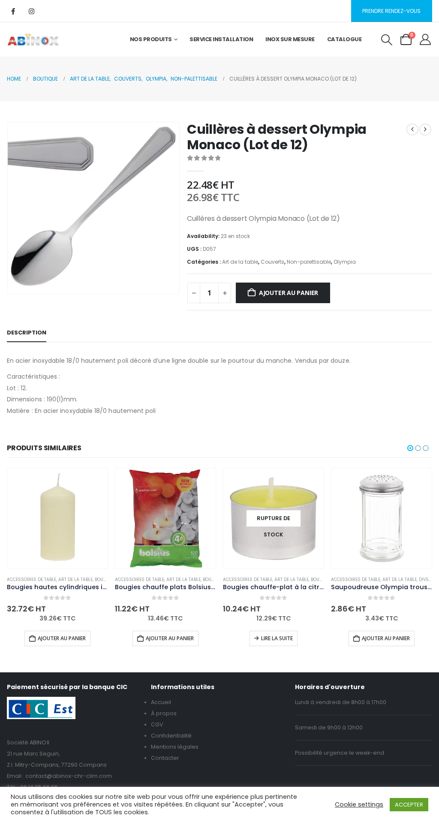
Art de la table (240, 261)
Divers (426, 579)
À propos (164, 713)
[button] (386, 39)
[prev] (412, 129)
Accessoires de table (31, 579)
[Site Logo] (33, 39)
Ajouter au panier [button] (62, 638)
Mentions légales (174, 746)
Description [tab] (26, 332)
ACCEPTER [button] (409, 805)
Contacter (165, 758)
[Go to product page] (57, 518)
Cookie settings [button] (359, 804)
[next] (425, 129)
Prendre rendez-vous (391, 11)
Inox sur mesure (290, 39)
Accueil (161, 702)
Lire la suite (277, 638)
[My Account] (425, 39)
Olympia (345, 261)
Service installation (221, 39)
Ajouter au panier (288, 293)
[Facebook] (13, 11)
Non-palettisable (309, 261)
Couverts (272, 261)
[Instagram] (31, 11)
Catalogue (344, 39)
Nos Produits (151, 39)
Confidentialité (171, 735)
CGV (157, 724)
